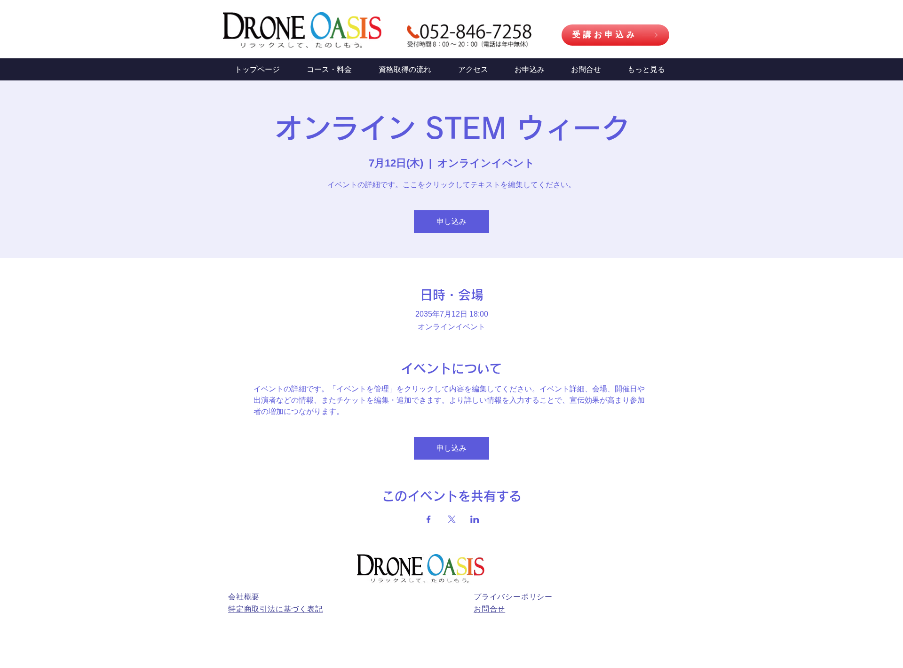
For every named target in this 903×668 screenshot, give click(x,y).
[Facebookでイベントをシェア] (428, 519)
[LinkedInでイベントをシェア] (474, 519)
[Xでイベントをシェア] (451, 519)
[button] (646, 69)
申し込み (451, 221)
